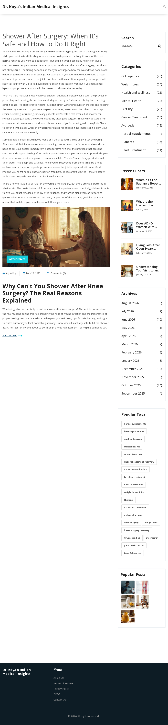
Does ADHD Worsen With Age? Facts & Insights (145, 228)
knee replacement (134, 431)
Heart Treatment (133, 150)
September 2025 (133, 393)
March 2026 (129, 344)
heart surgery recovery (136, 530)
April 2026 (128, 336)
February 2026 (131, 352)
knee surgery (131, 522)
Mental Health (131, 101)
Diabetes (127, 142)
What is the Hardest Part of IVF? (147, 204)
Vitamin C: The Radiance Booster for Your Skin (148, 183)
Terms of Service (63, 683)
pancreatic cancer (134, 545)
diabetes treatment (135, 507)
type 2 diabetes (132, 552)
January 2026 (130, 360)
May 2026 (128, 328)
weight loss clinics (134, 492)
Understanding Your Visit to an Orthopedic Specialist (147, 272)
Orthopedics (17, 259)
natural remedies (133, 484)
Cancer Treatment (134, 117)
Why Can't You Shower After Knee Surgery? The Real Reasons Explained (52, 293)
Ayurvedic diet (132, 537)
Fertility (127, 109)
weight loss (151, 522)
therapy (128, 499)
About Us (58, 677)
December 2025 (132, 369)
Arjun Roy (11, 273)
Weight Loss (130, 84)
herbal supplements (135, 423)
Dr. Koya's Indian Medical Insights (35, 6)
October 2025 (131, 385)
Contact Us (59, 699)
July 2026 (127, 311)
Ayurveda (127, 125)
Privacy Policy (61, 688)
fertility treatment (134, 477)
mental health (132, 446)
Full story (9, 335)
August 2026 (130, 303)
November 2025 (132, 377)
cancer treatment (134, 454)
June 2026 (128, 319)
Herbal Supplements (136, 134)
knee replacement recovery (139, 461)
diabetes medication (135, 469)
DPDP (56, 694)
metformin (152, 537)
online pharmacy (133, 515)
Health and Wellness (135, 92)
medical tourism (133, 438)
